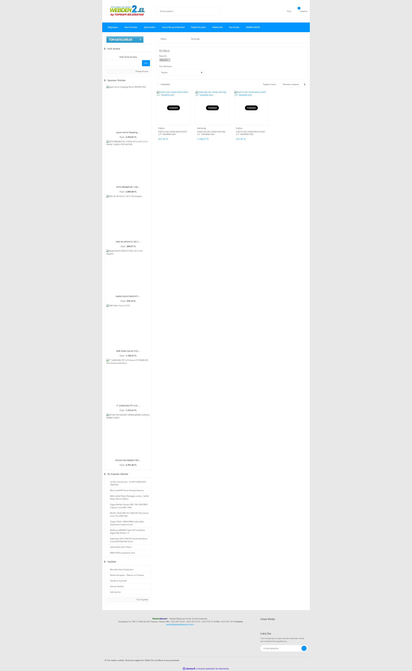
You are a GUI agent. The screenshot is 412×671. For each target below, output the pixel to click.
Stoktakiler (165, 84)
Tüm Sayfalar (142, 599)
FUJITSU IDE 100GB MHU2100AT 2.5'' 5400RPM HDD (250, 133)
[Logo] (128, 11)
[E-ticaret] (205, 668)
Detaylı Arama (141, 71)
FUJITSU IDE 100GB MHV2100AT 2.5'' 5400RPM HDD (172, 133)
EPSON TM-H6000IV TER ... (128, 460)
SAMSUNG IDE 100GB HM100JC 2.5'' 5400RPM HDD (211, 133)
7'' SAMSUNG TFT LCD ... (128, 405)
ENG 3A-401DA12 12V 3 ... (128, 241)
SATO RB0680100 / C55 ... (128, 187)
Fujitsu (161, 128)
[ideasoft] (189, 668)
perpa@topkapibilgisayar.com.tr (180, 624)
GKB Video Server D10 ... (128, 350)
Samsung (201, 128)
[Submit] (304, 648)
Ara (146, 63)
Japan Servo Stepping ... (128, 132)
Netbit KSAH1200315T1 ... (128, 296)
